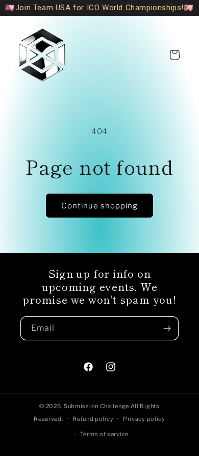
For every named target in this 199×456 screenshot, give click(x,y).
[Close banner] (188, 8)
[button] (174, 55)
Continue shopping (99, 205)
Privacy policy (144, 418)
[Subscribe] (167, 328)
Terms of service (104, 434)
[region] (99, 8)
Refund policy (92, 418)
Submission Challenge (97, 406)
